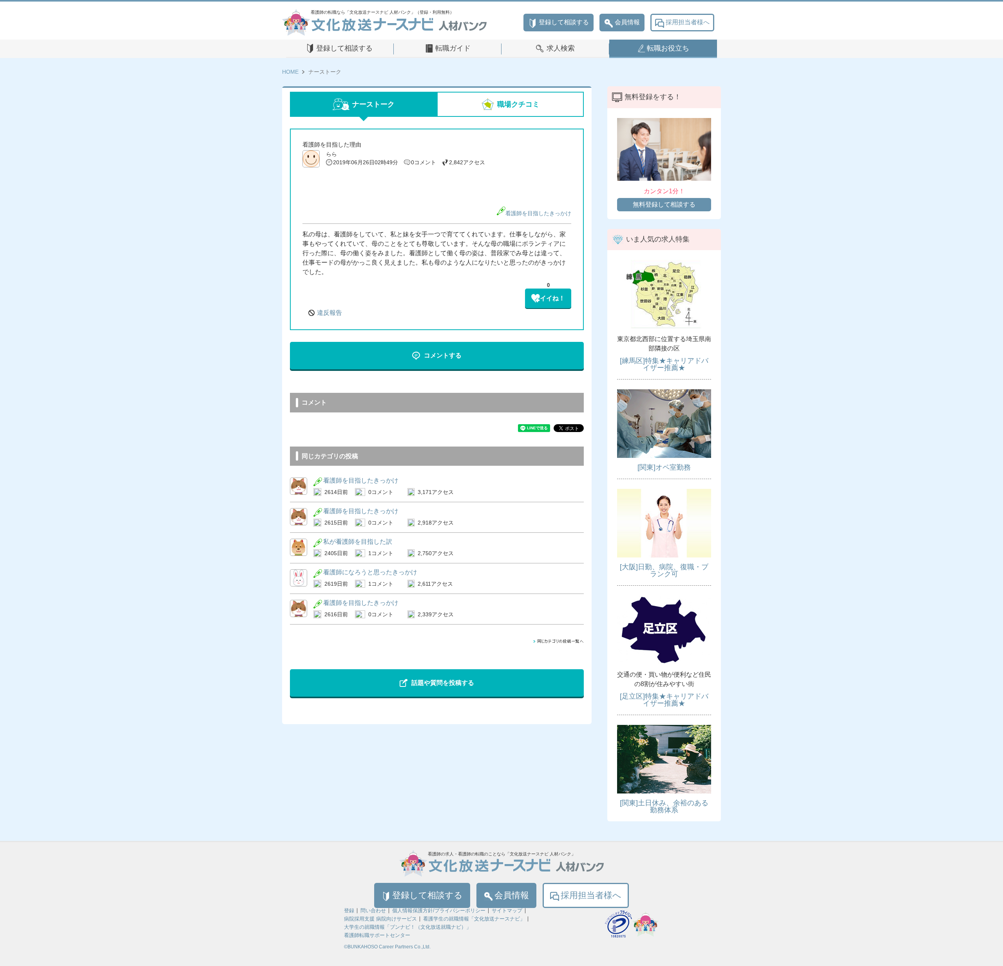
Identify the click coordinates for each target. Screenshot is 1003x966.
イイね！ (552, 298)
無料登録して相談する (664, 204)
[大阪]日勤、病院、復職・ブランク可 (664, 570)
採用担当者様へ (688, 22)
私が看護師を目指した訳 (357, 541)
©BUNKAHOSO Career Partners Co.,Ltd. (387, 947)
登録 (349, 910)
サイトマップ (507, 910)
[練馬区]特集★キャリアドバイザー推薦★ (664, 364)
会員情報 (627, 22)
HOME (290, 72)
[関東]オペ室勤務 (664, 467)
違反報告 (329, 312)
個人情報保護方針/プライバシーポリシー (438, 910)
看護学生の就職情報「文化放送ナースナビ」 (474, 918)
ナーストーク (373, 104)
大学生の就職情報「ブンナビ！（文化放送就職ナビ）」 (407, 927)
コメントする (443, 355)
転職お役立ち (668, 48)
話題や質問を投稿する (442, 682)
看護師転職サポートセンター (377, 935)
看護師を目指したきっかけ (538, 213)
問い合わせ (373, 910)
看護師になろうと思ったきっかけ (370, 572)
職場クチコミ (518, 104)
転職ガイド (453, 48)
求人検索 (561, 48)
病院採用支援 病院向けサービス (380, 918)
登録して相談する (564, 22)
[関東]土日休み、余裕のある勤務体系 (664, 806)
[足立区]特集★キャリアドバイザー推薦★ (664, 699)
